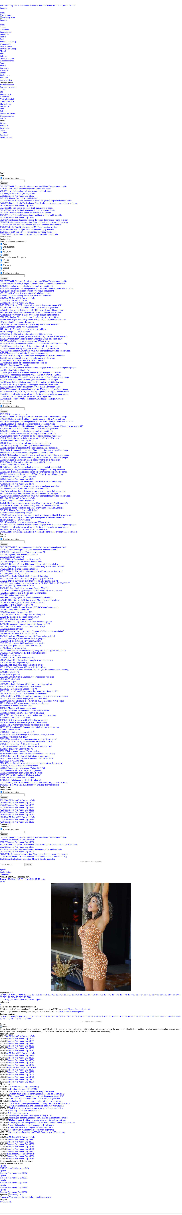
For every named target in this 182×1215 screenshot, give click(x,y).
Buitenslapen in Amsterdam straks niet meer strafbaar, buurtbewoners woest (35, 351)
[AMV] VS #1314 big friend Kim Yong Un (22, 614)
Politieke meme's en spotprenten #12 (19, 569)
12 (30, 995)
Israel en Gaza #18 (12, 557)
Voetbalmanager (7, 85)
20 (51, 995)
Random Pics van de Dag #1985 (17, 822)
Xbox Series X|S (7, 101)
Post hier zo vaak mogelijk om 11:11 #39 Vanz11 (24, 698)
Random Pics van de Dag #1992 (17, 196)
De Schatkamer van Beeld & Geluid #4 (20, 780)
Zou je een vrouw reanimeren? (16, 705)
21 (54, 995)
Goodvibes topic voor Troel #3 (16, 605)
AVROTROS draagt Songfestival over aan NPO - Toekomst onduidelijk (33, 186)
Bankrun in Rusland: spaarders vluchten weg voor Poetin (27, 210)
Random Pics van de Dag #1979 (20, 1074)
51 (134, 995)
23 (59, 995)
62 (163, 995)
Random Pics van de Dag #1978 (20, 1077)
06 (14, 995)
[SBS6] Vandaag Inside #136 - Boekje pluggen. (24, 720)
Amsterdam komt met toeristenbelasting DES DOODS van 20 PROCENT (35, 583)
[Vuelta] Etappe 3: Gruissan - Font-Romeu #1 (22, 602)
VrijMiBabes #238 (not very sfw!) (18, 476)
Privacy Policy (28, 1197)
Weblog (9, 5)
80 (30, 997)
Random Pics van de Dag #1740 (17, 484)
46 (121, 995)
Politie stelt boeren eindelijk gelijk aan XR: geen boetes (26, 208)
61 (161, 995)
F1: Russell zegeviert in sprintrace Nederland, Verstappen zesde (30, 387)
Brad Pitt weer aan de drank (15, 717)
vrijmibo (38, 999)
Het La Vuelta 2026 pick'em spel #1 (18, 633)
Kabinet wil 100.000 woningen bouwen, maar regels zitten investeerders (34, 696)
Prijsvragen (4, 128)
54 (142, 995)
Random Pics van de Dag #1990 (17, 217)
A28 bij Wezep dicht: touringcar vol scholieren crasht (25, 189)
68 (179, 995)
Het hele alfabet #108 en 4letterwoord (19, 744)
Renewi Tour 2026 (12, 761)
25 (65, 995)
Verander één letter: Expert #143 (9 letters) (21, 773)
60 (158, 995)
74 (14, 997)
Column (6, 262)
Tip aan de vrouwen (11, 655)
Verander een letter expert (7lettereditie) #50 (22, 768)
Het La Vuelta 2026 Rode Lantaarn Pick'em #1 (23, 653)
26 (67, 995)
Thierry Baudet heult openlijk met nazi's (20, 559)
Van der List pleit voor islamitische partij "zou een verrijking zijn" (31, 571)
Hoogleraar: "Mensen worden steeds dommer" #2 (25, 624)
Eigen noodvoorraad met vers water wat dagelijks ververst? (28, 739)
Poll (4, 270)
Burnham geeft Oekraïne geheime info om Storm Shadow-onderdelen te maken (37, 288)
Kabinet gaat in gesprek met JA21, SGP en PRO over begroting (30, 375)
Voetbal (3, 65)
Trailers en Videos (7, 113)
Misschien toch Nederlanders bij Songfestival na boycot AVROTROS (33, 650)
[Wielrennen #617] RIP (14, 737)
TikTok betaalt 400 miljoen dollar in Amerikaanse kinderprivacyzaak (31, 399)
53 (139, 995)
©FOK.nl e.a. (6, 1202)
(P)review (7, 265)
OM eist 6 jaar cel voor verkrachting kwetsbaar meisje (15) (28, 232)
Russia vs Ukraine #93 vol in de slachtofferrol (23, 667)
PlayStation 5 (5, 104)
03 (6, 995)
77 (22, 997)
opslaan (4, 184)
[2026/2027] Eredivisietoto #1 (16, 749)
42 (110, 995)
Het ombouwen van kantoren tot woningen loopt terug (26, 286)
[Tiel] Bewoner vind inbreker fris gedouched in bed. (25, 725)
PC (1, 92)
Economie (4, 34)
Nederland (4, 29)
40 (105, 995)
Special (6, 268)
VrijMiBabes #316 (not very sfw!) (21, 1067)
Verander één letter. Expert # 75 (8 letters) (21, 770)
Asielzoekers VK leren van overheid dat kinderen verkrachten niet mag (33, 856)
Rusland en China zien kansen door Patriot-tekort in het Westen (30, 317)
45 (118, 995)
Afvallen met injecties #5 (14, 595)
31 (81, 995)
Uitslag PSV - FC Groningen (15, 331)
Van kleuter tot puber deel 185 (16, 612)
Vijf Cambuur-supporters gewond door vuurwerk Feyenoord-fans (31, 590)
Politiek (3, 37)
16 (41, 995)
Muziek (3, 51)
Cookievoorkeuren (43, 1197)
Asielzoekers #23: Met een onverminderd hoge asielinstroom (29, 727)
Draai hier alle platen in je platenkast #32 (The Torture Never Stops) (32, 701)
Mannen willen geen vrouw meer (18, 708)
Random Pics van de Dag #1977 (20, 1079)
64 (169, 995)
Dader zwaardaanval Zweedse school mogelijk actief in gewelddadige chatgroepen (38, 367)
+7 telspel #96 (10, 674)
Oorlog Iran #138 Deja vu (14, 609)
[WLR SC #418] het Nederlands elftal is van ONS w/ (26, 741)
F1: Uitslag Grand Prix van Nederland (19, 198)
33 (86, 995)
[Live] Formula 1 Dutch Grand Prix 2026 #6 (22, 626)
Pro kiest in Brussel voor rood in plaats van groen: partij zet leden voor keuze (36, 201)
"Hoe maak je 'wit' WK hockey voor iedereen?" (24, 693)
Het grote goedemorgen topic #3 (17, 732)
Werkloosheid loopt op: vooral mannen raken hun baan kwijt (29, 234)
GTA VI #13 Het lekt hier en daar (17, 657)
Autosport (4, 70)
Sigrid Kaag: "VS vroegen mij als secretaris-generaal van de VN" (31, 305)
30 (78, 995)
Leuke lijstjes (5, 872)
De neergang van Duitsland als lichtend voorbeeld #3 (26, 598)
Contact (3, 130)
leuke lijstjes (19, 999)
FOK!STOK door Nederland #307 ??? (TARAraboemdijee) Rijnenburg (34, 669)
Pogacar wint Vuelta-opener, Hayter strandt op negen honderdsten (30, 372)
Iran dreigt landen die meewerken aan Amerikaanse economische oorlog (33, 343)
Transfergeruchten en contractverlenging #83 (23, 638)
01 (1, 995)
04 (9, 995)
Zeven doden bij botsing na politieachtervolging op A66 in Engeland (31, 382)
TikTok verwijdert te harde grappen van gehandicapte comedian (29, 315)
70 (4, 997)
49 (129, 995)
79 (28, 997)
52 (137, 995)
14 (36, 995)
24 (62, 995)
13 (33, 995)
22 (57, 995)
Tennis (3, 73)
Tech (2, 39)
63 (166, 995)
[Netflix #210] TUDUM (14, 574)
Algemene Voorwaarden (10, 1197)
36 (94, 995)
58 (153, 995)
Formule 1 (4, 68)
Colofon (3, 133)
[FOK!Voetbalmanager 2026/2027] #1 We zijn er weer (27, 734)
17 (44, 995)
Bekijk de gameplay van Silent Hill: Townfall (22, 360)
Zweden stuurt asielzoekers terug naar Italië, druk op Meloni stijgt (31, 339)
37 (97, 995)
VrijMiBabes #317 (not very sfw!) (17, 817)
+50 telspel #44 (10, 679)
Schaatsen (4, 77)
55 (145, 995)
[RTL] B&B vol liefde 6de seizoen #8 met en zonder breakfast (29, 600)
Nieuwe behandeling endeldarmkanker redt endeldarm (25, 191)
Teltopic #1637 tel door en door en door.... (21, 562)
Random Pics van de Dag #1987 (17, 815)
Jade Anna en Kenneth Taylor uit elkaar (20, 751)
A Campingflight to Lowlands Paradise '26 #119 (24, 588)
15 (38, 995)
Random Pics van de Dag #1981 (20, 1070)
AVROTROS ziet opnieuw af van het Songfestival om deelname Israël (33, 547)
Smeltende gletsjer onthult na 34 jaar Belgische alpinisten (27, 859)
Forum (3, 5)
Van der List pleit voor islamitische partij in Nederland (26, 334)
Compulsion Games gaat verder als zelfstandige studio (25, 396)
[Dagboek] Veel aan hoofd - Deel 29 (19, 554)
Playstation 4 (5, 94)
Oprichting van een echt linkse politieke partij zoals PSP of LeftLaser (32, 566)
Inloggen (3, 8)
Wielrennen (5, 75)
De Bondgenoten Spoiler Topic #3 (18, 689)
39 (102, 995)
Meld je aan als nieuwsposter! (71, 1011)
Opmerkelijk (5, 44)
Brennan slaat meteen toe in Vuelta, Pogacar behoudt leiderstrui (29, 324)
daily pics (9, 999)
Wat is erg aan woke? (13, 648)
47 (123, 995)
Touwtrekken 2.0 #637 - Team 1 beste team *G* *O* (26, 746)
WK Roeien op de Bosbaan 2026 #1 (18, 777)
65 (171, 995)
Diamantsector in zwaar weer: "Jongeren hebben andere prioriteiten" (32, 631)
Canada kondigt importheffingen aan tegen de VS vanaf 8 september (32, 355)
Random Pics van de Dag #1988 (17, 812)
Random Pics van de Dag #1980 (20, 1072)
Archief (72, 5)
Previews (57, 5)
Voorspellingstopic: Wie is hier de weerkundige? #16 (26, 621)
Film (2, 53)
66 (174, 995)
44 (115, 995)
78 (25, 997)
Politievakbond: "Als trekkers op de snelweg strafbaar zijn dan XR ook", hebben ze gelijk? (41, 426)
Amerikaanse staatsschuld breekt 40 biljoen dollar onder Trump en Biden (34, 220)
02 (4, 995)
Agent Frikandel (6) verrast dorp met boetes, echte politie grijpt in (31, 215)
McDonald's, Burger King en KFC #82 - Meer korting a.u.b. (29, 607)
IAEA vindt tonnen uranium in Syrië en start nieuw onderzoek (29, 505)
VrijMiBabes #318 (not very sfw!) (17, 193)
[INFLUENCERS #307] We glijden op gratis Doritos (26, 578)
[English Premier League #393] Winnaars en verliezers (27, 677)
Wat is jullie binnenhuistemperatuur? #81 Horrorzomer (27, 758)
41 (107, 995)
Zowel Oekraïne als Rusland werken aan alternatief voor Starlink (30, 312)
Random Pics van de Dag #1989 (17, 810)
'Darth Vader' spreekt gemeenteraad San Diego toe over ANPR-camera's (34, 336)
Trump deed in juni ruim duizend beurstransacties (24, 353)
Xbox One (4, 97)
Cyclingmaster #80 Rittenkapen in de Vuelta (22, 643)
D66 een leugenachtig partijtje (16, 512)
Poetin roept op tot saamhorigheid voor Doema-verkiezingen (29, 379)
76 (20, 997)
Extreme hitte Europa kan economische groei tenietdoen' (26, 660)
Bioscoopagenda (7, 61)
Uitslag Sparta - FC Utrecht (14, 365)
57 (150, 995)
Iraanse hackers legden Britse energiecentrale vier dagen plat (29, 346)
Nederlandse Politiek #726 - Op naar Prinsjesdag (24, 576)
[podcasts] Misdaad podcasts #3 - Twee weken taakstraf (27, 636)
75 (17, 997)
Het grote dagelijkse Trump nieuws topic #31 (23, 552)
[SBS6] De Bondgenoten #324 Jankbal (20, 686)
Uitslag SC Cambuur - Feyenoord (17, 322)
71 (6, 997)
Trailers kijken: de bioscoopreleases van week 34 (23, 363)
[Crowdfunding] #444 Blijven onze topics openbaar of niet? (28, 550)
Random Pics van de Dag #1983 (20, 1062)
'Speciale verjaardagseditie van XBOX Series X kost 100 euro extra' (31, 310)
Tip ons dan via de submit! (79, 1009)
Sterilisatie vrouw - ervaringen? (16, 619)
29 (75, 995)
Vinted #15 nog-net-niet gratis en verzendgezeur (24, 703)
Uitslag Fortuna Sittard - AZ (14, 370)
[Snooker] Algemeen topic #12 (17, 662)
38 (99, 995)
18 (46, 995)
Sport (2, 63)
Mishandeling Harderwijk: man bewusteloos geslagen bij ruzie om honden (34, 377)
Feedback (4, 135)
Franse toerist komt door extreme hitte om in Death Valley (27, 753)
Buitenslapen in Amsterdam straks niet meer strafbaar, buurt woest (31, 763)
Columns (41, 5)
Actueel (3, 27)
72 (9, 997)
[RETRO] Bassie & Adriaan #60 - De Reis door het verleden (29, 785)
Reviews (49, 5)
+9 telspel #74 (9, 672)
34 (89, 995)
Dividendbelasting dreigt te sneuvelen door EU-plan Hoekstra (29, 348)
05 (12, 995)
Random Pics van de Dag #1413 (17, 479)
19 (49, 995)
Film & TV (4, 106)
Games (3, 89)
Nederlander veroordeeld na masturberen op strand (24, 710)
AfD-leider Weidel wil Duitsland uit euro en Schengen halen (29, 307)
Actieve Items (24, 5)
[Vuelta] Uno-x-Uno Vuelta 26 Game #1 (20, 645)
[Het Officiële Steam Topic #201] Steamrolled (23, 722)
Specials (64, 5)
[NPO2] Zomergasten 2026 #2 (17, 586)
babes (2, 999)
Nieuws (33, 5)
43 (113, 995)
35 (91, 995)
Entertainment (6, 46)
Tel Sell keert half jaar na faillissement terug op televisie (27, 229)
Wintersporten (6, 80)
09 (22, 995)
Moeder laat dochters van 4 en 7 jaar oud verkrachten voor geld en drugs (34, 222)
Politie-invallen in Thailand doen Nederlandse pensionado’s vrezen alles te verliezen (38, 203)
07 (17, 995)
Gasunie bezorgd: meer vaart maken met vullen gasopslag (28, 715)
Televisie (3, 56)
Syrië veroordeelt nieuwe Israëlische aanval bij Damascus (27, 358)
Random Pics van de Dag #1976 (20, 1082)
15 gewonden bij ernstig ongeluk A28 (19, 617)
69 (1, 997)
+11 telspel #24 (10, 681)
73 (12, 997)
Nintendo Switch (7, 99)
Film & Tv (7, 252)
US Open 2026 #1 (10, 729)
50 (131, 995)
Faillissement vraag (11, 629)
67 (177, 995)
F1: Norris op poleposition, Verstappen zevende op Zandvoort (29, 384)
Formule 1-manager (8, 87)
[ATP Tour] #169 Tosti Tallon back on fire (21, 665)
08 (20, 995)
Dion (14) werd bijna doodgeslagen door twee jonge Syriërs (29, 691)
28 (73, 995)
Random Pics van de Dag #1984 (20, 1060)
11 (28, 995)
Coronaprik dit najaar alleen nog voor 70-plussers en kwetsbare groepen (34, 389)
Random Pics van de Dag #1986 (17, 819)
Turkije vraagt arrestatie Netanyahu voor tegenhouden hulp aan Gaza (32, 469)
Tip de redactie (6, 137)
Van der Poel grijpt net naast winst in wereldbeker (23, 329)
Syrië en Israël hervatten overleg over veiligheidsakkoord (27, 291)
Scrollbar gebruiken (11, 178)
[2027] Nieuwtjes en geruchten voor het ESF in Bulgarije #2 (29, 581)
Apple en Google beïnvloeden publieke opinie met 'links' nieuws (30, 225)
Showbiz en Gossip (8, 41)
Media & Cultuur (7, 58)
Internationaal (5, 32)
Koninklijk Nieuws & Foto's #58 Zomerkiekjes (23, 593)
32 (83, 995)
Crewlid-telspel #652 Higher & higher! (20, 775)
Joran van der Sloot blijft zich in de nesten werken (25, 756)
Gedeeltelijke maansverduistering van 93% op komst (25, 341)
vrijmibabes (29, 999)
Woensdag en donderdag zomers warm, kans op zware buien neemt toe (33, 319)
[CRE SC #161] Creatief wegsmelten (19, 765)
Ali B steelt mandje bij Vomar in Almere (20, 641)
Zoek (15, 5)
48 (126, 995)
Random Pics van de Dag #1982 (20, 1065)
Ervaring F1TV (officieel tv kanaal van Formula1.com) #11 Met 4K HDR (34, 782)
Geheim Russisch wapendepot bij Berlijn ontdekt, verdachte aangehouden (34, 394)
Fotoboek (4, 125)
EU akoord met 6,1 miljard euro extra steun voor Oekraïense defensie (32, 283)
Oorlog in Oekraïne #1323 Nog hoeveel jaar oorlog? (26, 684)
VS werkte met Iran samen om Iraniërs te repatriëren (25, 213)
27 (70, 995)
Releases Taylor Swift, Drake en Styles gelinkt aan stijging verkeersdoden (34, 391)
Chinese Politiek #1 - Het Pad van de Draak (22, 713)
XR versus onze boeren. (13, 300)
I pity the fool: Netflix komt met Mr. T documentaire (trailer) (28, 227)
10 (25, 995)
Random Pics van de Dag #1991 (17, 205)
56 (147, 995)
